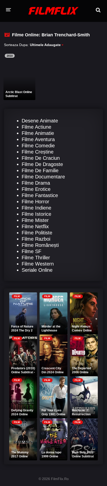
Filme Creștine (38, 152)
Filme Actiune (36, 127)
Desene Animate (40, 120)
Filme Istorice (36, 214)
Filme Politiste (37, 232)
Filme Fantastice (40, 195)
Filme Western (38, 264)
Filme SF (31, 251)
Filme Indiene (36, 208)
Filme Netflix (35, 226)
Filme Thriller (36, 257)
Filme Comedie (38, 145)
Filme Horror (35, 201)
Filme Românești (40, 245)
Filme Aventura (38, 139)
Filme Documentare (43, 176)
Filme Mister (35, 220)
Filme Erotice (36, 189)
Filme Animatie (38, 133)
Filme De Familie (40, 170)
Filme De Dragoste (42, 164)
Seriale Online (37, 270)
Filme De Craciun (41, 158)
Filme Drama (36, 183)
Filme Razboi (36, 239)
